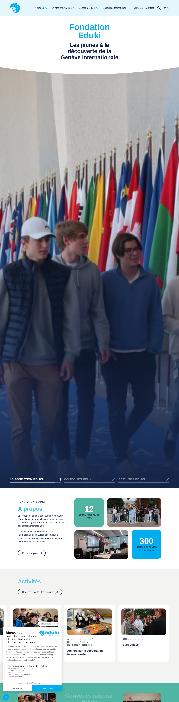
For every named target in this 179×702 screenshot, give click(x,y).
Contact (150, 8)
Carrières (138, 8)
